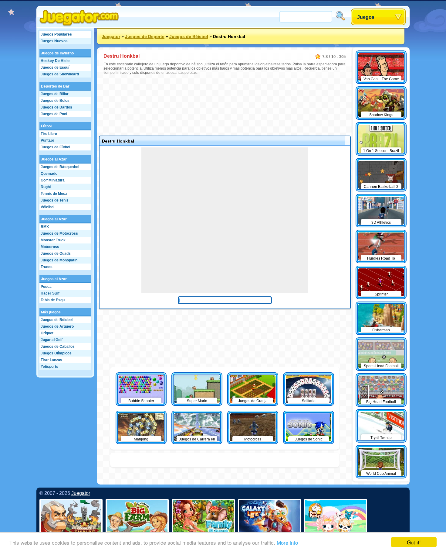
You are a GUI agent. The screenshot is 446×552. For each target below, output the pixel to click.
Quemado (49, 173)
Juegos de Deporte (144, 36)
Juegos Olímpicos (56, 353)
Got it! (414, 542)
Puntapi (47, 140)
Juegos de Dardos (56, 107)
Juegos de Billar (55, 94)
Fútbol (46, 126)
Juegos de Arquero (57, 326)
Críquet (47, 333)
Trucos (46, 267)
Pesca (46, 287)
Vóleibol (47, 207)
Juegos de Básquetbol (60, 167)
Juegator (111, 36)
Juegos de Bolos (55, 100)
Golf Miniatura (53, 180)
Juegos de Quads (56, 253)
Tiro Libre (49, 134)
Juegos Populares (56, 34)
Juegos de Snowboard (60, 74)
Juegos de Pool (54, 114)
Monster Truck (53, 240)
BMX (45, 227)
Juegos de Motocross (59, 233)
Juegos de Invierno (57, 53)
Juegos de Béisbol (57, 320)
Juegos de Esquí (55, 67)
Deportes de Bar (55, 86)
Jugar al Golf (52, 340)
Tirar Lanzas (51, 360)
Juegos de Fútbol (55, 147)
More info (287, 542)
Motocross (50, 247)
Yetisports (49, 366)
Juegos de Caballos (58, 346)
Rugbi (46, 187)
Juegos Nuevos (54, 41)
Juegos (365, 17)
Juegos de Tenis (55, 200)
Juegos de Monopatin (59, 260)
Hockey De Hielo (55, 61)
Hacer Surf (50, 293)
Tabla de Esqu (53, 300)
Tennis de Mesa (54, 193)
